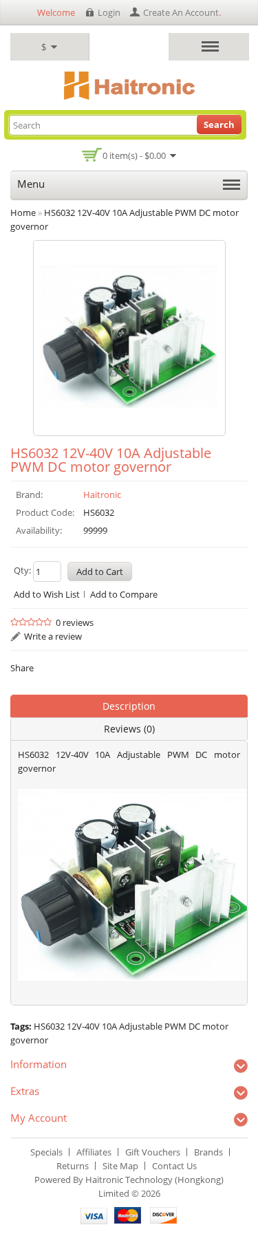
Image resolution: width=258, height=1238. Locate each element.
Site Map (120, 1166)
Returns (72, 1166)
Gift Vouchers (152, 1152)
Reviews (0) (129, 728)
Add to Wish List (47, 594)
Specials (46, 1152)
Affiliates (93, 1152)
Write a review (53, 636)
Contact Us (174, 1166)
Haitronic (102, 494)
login (109, 12)
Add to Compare (124, 594)
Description (129, 706)
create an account (181, 12)
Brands (208, 1152)
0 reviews (75, 622)
